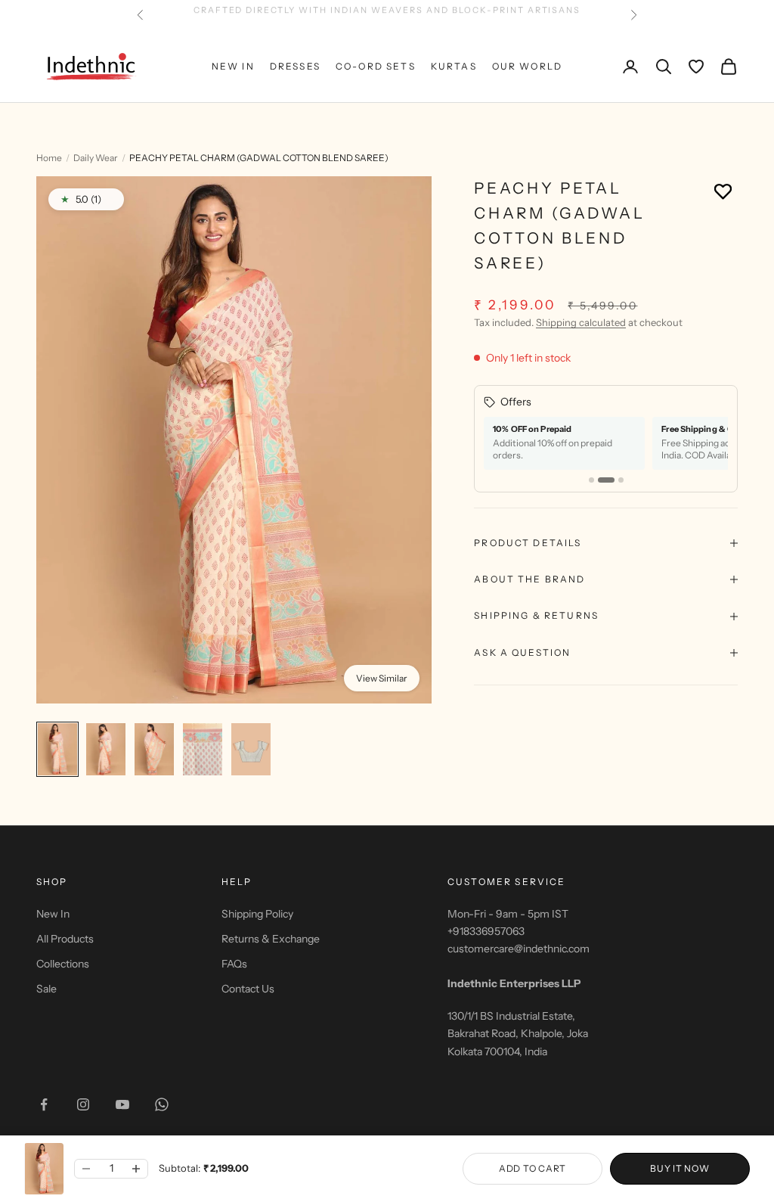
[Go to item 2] (106, 749)
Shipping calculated (581, 322)
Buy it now (679, 1168)
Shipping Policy (257, 914)
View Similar (381, 678)
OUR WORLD (527, 66)
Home (49, 157)
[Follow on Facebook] (43, 1104)
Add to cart (532, 1168)
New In (53, 914)
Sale (46, 988)
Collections (62, 964)
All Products (65, 939)
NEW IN (233, 66)
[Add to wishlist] (723, 191)
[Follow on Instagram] (83, 1104)
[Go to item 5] (251, 749)
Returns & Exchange (270, 939)
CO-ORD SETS (376, 66)
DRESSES (295, 66)
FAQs (234, 964)
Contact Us (247, 988)
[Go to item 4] (202, 749)
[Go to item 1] (57, 749)
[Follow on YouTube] (122, 1104)
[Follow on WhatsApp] (161, 1104)
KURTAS (454, 66)
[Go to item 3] (154, 749)
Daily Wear (95, 157)
